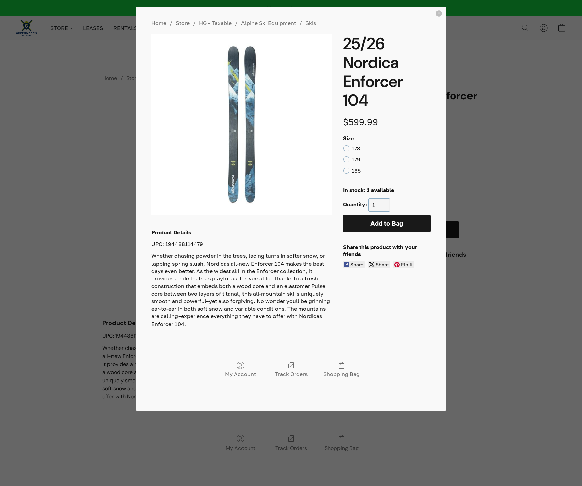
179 (356, 159)
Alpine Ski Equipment (268, 23)
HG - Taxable (215, 23)
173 (356, 148)
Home (158, 23)
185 (356, 170)
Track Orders (291, 374)
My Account (240, 374)
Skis (310, 23)
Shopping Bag (341, 374)
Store (183, 23)
